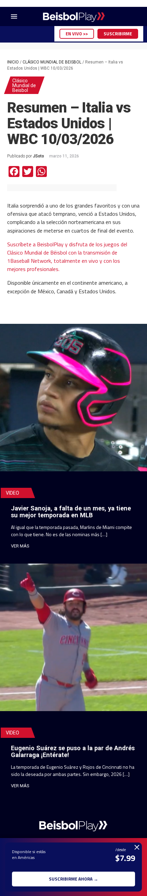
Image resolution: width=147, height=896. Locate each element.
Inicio (13, 62)
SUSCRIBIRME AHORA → (73, 878)
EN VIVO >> (77, 33)
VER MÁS (20, 546)
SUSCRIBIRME (118, 33)
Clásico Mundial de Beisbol (52, 62)
